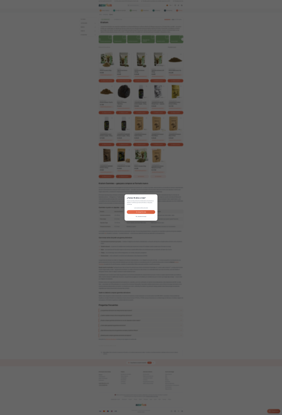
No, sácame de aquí (141, 216)
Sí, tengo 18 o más (141, 212)
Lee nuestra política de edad (141, 207)
